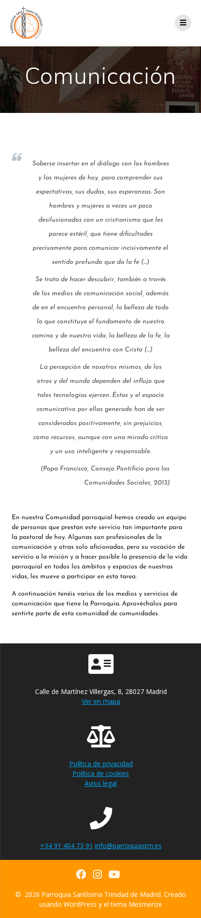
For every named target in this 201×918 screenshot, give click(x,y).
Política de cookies (100, 773)
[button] (181, 13)
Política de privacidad (101, 763)
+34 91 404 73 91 (66, 845)
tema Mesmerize (136, 904)
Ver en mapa (101, 701)
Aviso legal (101, 783)
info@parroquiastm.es (128, 845)
